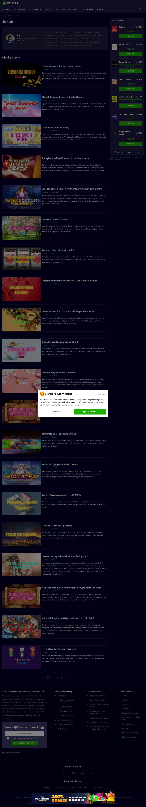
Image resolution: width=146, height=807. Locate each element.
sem (81, 405)
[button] (101, 394)
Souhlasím (91, 412)
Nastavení (56, 412)
